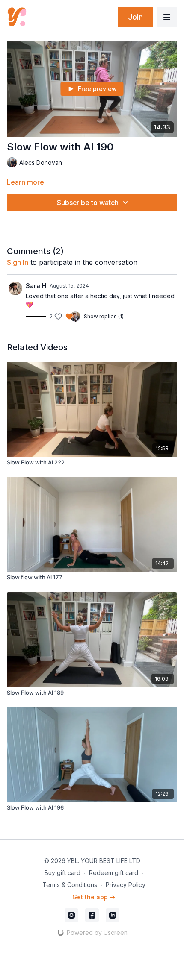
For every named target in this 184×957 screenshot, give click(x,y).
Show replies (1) (104, 316)
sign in (17, 262)
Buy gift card (62, 872)
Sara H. (37, 285)
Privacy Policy (125, 884)
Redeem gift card (113, 872)
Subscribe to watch (88, 202)
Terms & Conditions (69, 884)
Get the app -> (93, 897)
